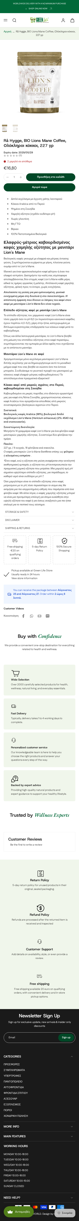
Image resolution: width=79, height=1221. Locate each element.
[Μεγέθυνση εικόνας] (39, 82)
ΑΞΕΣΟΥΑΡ (10, 1099)
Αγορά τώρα (39, 187)
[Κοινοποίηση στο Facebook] (23, 616)
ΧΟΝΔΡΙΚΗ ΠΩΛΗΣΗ (16, 1116)
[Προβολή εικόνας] (4, 128)
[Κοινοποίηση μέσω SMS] (48, 616)
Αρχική (7, 31)
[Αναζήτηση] (14, 20)
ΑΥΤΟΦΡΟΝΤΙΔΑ (14, 1087)
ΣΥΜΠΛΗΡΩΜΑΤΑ (14, 1070)
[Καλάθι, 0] (71, 20)
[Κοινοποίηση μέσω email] (39, 616)
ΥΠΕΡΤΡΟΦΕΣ (12, 1076)
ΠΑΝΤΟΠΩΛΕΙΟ (13, 1082)
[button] (5, 20)
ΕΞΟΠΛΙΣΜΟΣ (12, 1105)
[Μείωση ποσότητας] (7, 177)
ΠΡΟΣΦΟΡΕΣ (12, 1064)
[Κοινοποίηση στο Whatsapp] (31, 616)
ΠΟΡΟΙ (8, 1110)
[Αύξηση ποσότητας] (20, 177)
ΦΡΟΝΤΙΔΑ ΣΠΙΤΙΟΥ (16, 1093)
